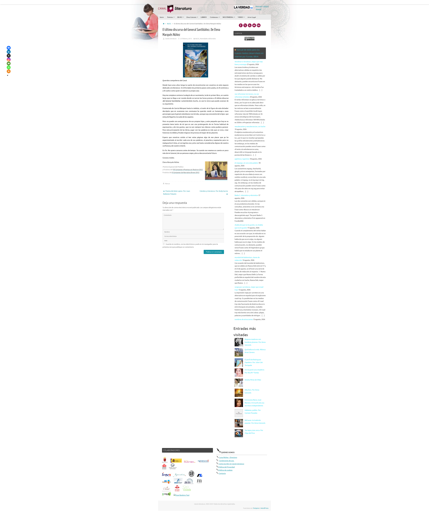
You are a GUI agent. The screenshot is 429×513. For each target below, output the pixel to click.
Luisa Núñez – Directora (228, 457)
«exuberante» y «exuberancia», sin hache (250, 127)
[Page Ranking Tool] (181, 495)
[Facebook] (9, 48)
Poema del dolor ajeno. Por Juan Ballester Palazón (176, 192)
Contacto (222, 473)
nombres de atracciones (244, 319)
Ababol (258, 9)
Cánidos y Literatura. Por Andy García (214, 191)
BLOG (169, 24)
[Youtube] (254, 25)
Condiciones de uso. (226, 461)
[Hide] (7, 75)
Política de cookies (225, 470)
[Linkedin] (9, 52)
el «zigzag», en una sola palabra (246, 163)
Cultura (265, 6)
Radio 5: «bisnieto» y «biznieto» (246, 195)
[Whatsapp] (9, 67)
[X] (9, 56)
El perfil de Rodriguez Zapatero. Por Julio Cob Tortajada (254, 362)
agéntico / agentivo (242, 159)
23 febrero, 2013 (186, 39)
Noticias (259, 6)
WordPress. (265, 508)
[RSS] (250, 25)
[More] (9, 71)
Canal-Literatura (170, 39)
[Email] (9, 63)
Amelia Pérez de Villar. (253, 380)
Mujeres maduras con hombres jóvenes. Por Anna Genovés (255, 342)
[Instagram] (9, 60)
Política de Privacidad (226, 467)
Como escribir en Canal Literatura (231, 464)
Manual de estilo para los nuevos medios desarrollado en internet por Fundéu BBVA (249, 53)
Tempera (256, 508)
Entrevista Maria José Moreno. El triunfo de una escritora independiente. (254, 403)
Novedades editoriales (208, 39)
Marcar (167, 184)
